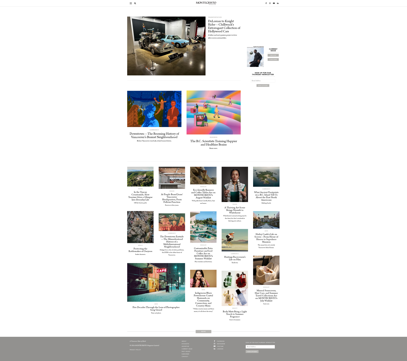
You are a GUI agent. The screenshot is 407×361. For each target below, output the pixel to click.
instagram (221, 344)
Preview (273, 55)
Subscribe (273, 59)
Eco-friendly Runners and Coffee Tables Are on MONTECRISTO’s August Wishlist (203, 193)
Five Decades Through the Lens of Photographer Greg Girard (156, 309)
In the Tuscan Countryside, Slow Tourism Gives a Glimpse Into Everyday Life (140, 195)
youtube (220, 346)
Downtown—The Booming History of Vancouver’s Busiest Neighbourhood (154, 135)
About (184, 341)
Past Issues (186, 351)
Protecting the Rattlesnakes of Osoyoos (140, 250)
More (203, 331)
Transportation (215, 17)
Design (171, 191)
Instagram (270, 3)
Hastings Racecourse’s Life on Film (234, 258)
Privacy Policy (135, 349)
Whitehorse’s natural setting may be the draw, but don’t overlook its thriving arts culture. (235, 218)
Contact (185, 356)
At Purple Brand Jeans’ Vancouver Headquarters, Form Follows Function (172, 198)
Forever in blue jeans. (172, 205)
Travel (140, 188)
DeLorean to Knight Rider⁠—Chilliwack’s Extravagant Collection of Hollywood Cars (224, 26)
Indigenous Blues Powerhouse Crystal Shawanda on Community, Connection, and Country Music (203, 299)
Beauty (234, 308)
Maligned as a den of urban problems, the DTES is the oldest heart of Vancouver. (172, 252)
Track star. (235, 262)
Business (213, 137)
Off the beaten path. (140, 203)
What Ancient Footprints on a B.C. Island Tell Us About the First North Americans (266, 196)
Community (154, 130)
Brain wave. (213, 148)
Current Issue (187, 349)
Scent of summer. (234, 320)
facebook (220, 341)
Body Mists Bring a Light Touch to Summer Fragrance (235, 314)
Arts (266, 231)
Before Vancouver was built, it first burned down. (154, 141)
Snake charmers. (140, 254)
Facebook (266, 3)
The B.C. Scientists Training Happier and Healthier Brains (213, 143)
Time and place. (156, 313)
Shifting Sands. (266, 203)
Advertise (185, 346)
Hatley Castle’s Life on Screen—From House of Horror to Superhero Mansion (266, 238)
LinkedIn (278, 3)
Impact (140, 245)
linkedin (220, 349)
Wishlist (203, 186)
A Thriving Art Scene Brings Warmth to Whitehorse (234, 210)
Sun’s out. (266, 304)
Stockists (185, 344)
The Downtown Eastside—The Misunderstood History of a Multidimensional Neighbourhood (172, 242)
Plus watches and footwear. (203, 262)
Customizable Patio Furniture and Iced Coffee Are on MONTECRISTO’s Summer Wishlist (203, 253)
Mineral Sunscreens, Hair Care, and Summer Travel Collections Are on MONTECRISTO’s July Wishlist (266, 295)
